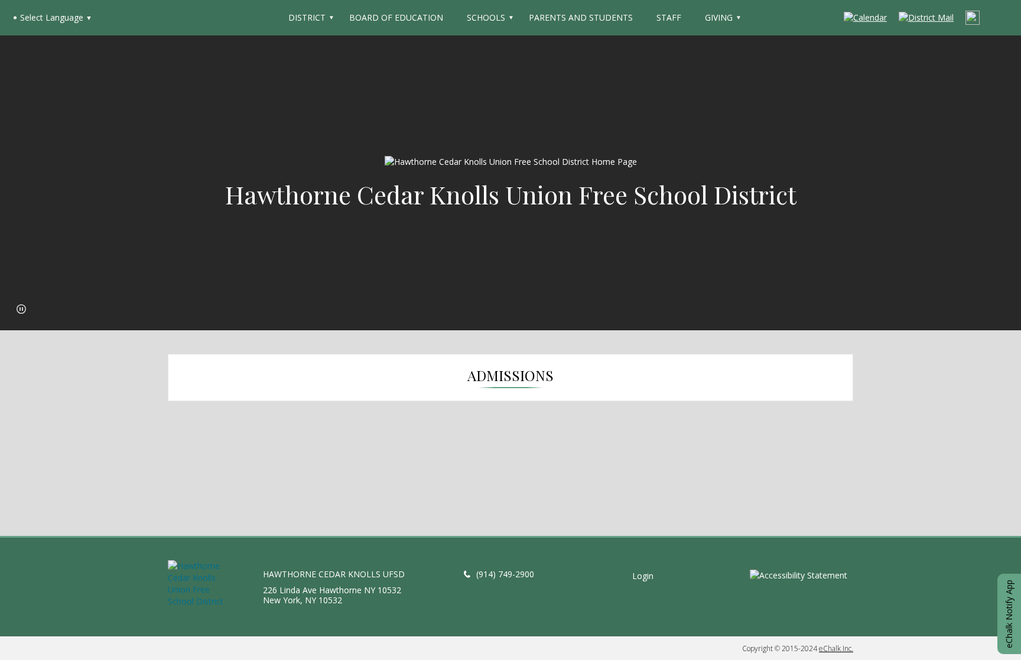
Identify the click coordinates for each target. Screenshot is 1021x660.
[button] (21, 309)
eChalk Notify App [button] (1009, 614)
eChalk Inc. (836, 648)
